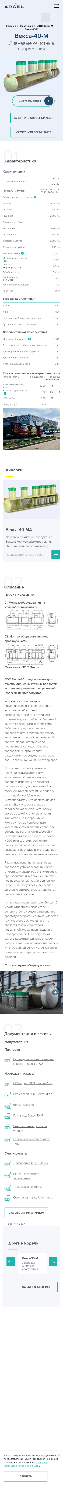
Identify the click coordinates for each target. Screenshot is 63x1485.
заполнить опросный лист (33, 118)
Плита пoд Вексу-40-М (28, 1115)
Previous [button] (7, 992)
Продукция (26, 25)
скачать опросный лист (33, 132)
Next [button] (55, 992)
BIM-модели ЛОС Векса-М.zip (32, 1083)
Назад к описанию (36, 1287)
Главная (11, 25)
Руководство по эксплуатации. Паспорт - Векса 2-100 (33, 1062)
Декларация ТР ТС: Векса (30, 1163)
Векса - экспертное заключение (26, 1176)
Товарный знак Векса (27, 1187)
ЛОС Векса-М (45, 25)
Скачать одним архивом (26, 1213)
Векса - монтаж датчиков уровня (30, 1129)
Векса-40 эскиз (23, 1105)
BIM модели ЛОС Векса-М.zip (32, 1094)
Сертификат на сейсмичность (33, 1197)
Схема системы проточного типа (31, 1142)
